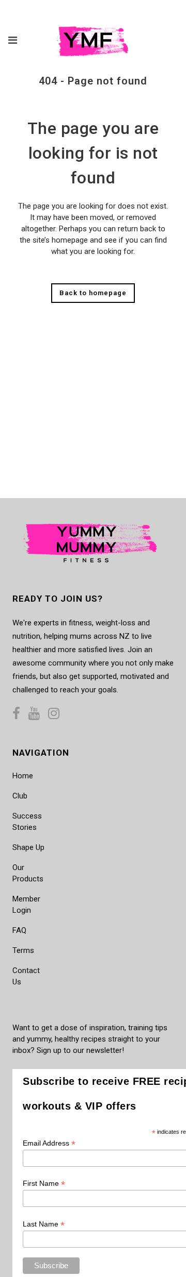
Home (22, 775)
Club (19, 796)
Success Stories (27, 821)
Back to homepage (93, 293)
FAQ (19, 930)
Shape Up (28, 847)
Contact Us (26, 976)
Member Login (26, 904)
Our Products (27, 873)
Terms (23, 950)
